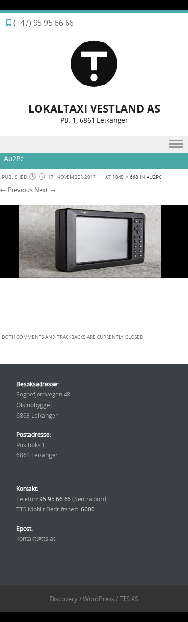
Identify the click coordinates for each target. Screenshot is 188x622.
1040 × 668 (125, 177)
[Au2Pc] (94, 323)
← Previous (16, 189)
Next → (45, 189)
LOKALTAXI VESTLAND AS (94, 108)
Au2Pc (154, 177)
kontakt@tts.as (36, 538)
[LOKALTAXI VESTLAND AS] (94, 85)
